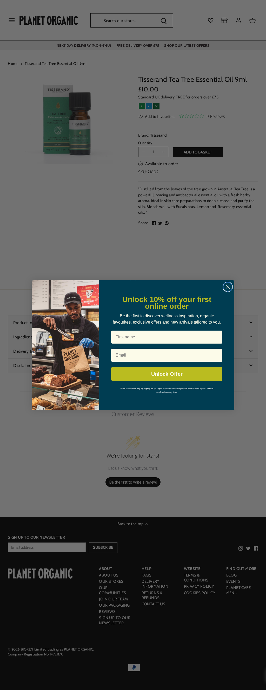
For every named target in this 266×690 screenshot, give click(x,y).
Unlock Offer (167, 374)
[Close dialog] (227, 286)
